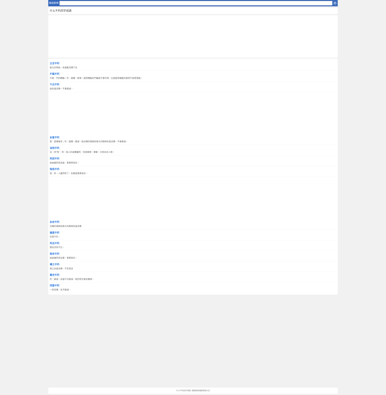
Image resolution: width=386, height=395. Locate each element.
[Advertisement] (138, 36)
